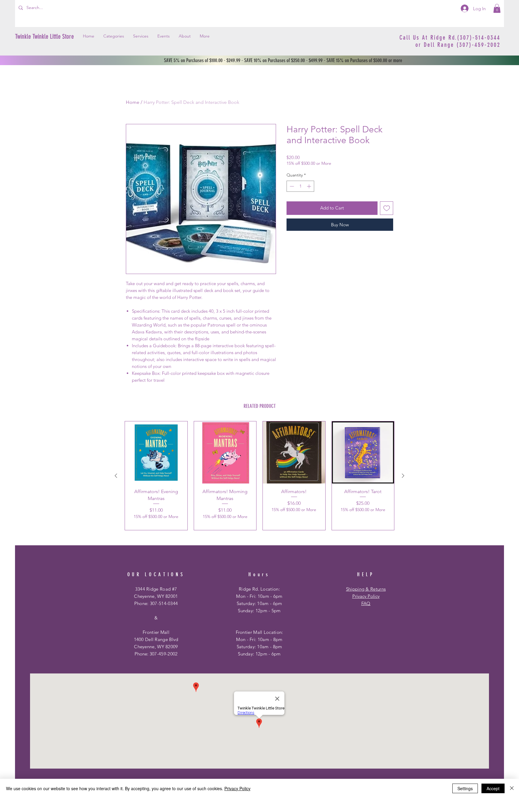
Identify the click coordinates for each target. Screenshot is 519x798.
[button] (497, 8)
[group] (259, 476)
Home (132, 102)
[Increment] (309, 186)
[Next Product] (403, 475)
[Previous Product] (116, 475)
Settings (465, 788)
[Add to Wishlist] (386, 208)
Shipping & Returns (366, 589)
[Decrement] (291, 186)
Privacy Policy (366, 596)
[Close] (511, 788)
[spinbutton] (300, 186)
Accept (493, 788)
